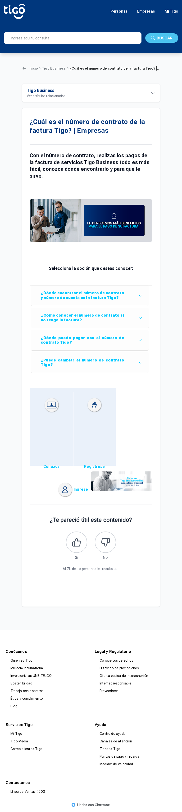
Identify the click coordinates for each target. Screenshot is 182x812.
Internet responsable (115, 683)
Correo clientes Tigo (26, 749)
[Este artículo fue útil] (76, 542)
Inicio (33, 68)
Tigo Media (19, 741)
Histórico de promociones (119, 668)
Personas (119, 11)
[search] (72, 38)
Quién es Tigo (21, 660)
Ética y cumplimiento (26, 698)
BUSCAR (165, 38)
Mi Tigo (171, 11)
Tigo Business (54, 68)
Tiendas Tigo (110, 749)
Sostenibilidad (21, 683)
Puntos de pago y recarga (119, 756)
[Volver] (24, 68)
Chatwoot (103, 805)
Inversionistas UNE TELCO (31, 676)
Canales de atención (116, 741)
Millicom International (27, 668)
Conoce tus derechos (116, 660)
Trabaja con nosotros (26, 691)
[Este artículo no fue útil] (105, 542)
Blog (13, 706)
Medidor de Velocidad (116, 764)
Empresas (146, 11)
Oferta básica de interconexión (124, 676)
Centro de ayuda (113, 733)
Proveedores (109, 691)
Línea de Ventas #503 (27, 791)
